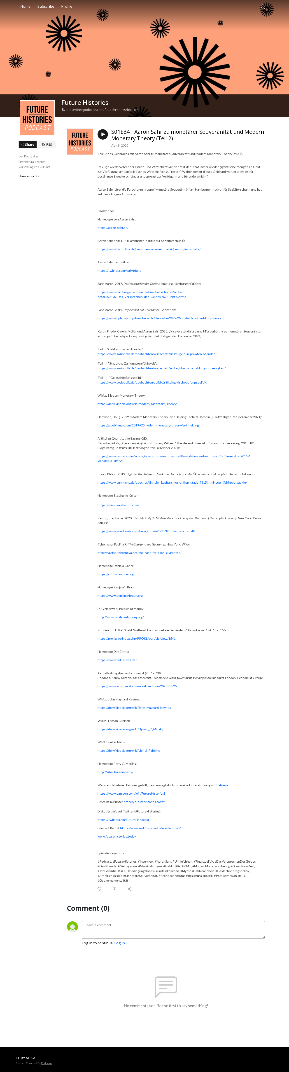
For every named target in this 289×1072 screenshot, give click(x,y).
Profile (66, 6)
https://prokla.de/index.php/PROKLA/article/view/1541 (137, 638)
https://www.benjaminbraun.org (120, 595)
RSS (49, 144)
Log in (119, 943)
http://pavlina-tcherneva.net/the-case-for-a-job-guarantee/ (140, 553)
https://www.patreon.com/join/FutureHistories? (131, 793)
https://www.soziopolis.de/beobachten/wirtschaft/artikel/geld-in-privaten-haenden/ (157, 354)
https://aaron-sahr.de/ (113, 227)
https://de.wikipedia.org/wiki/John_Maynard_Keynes (134, 707)
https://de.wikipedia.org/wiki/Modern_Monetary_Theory (137, 404)
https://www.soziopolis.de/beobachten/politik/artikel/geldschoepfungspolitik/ (152, 382)
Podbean (46, 1063)
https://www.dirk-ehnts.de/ (117, 660)
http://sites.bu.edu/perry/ (115, 772)
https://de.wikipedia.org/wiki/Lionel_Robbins (129, 750)
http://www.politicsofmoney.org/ (121, 617)
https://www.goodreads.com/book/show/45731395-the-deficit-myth (146, 531)
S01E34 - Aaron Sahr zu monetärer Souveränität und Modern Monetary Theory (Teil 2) (187, 135)
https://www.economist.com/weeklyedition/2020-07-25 (137, 686)
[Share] (130, 889)
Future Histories (84, 102)
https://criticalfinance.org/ (116, 574)
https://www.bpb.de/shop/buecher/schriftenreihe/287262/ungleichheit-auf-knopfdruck (159, 318)
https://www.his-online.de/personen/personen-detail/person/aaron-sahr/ (149, 249)
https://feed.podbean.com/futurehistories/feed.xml (102, 110)
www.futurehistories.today (117, 836)
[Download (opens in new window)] (114, 889)
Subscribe (45, 6)
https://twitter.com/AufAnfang (119, 270)
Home (25, 6)
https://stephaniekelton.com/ (118, 505)
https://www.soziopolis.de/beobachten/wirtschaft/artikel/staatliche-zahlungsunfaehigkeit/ (162, 368)
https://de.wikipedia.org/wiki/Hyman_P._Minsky (130, 729)
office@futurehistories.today (144, 802)
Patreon (222, 785)
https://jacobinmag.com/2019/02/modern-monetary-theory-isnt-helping (148, 425)
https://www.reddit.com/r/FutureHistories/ (150, 828)
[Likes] (99, 889)
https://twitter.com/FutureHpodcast (123, 820)
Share (29, 144)
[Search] (263, 6)
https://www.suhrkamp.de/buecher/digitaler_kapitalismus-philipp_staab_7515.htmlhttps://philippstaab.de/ (172, 482)
